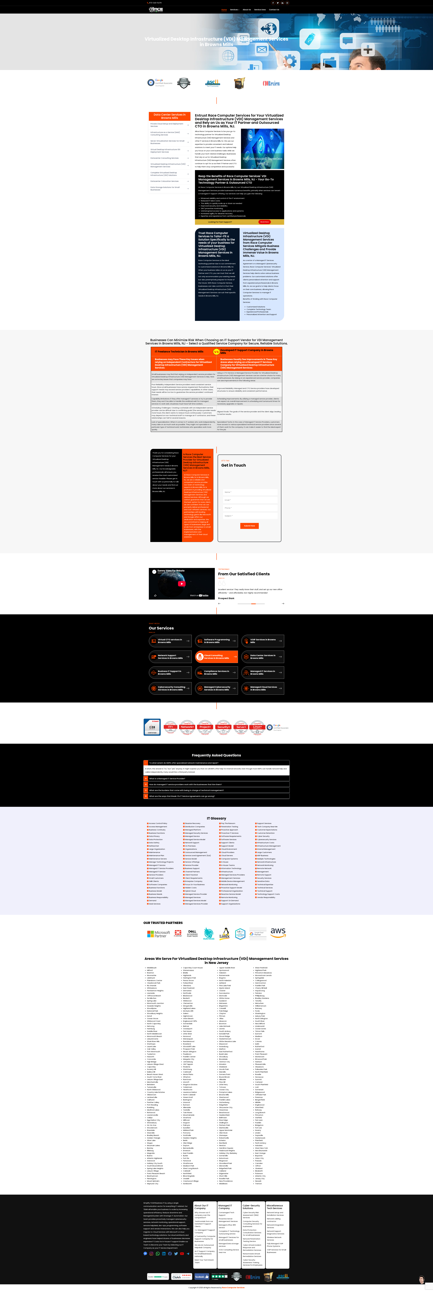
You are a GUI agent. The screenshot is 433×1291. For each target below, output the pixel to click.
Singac (150, 1143)
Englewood (259, 1105)
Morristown (259, 1056)
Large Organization (157, 849)
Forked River (188, 983)
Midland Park (188, 1130)
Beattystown (152, 1176)
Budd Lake (223, 1054)
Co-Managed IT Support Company (205, 1231)
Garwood (151, 1161)
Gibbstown (151, 1094)
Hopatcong (260, 990)
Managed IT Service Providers (161, 868)
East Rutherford (225, 1051)
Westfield (259, 1107)
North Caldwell (189, 1094)
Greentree (223, 1110)
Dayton (186, 1145)
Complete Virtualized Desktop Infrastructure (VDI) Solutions (164, 173)
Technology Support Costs (268, 894)
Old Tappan (188, 1064)
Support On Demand (229, 900)
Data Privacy (154, 836)
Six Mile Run (151, 998)
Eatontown (223, 1158)
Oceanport (187, 1028)
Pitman (222, 1016)
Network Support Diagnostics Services (275, 1232)
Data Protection (156, 839)
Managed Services (193, 897)
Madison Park (188, 1166)
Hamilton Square (226, 1148)
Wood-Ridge (224, 1036)
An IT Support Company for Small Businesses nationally (205, 1253)
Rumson (186, 1105)
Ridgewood (260, 1092)
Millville (258, 1102)
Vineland (258, 1168)
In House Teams (228, 865)
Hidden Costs (191, 887)
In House (224, 862)
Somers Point (224, 1074)
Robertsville (224, 1138)
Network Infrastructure (266, 862)
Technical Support (264, 891)
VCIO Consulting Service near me (229, 1251)
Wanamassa (188, 970)
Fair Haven (187, 1031)
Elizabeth (259, 1171)
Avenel (258, 1049)
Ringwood (223, 1161)
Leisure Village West (155, 1064)
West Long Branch (190, 1168)
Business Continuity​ (157, 830)
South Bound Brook (155, 1166)
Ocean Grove (152, 1018)
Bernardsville (188, 1148)
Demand (152, 900)
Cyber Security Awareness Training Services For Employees (252, 1262)
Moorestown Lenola (263, 975)
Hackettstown (225, 1039)
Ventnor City (224, 1062)
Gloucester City (225, 1107)
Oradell (186, 1178)
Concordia (151, 1059)
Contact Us (274, 9)
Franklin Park (260, 985)
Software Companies (158, 884)
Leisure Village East (155, 1079)
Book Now (265, 222)
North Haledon (225, 980)
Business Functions (157, 887)
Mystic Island (224, 988)
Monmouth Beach (154, 1036)
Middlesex (223, 1183)
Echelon (222, 1140)
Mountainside (188, 1115)
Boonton (222, 1023)
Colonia (258, 1041)
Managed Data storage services (229, 1244)
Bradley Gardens (262, 998)
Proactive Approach (229, 830)
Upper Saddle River (227, 968)
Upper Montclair (225, 1130)
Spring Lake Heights (155, 1168)
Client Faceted (191, 875)
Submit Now (249, 526)
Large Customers (264, 852)
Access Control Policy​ (158, 823)
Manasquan (188, 1039)
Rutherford (259, 1046)
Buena (149, 1155)
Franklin (258, 1122)
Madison (258, 1036)
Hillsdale (222, 1079)
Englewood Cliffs (190, 1021)
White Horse (224, 998)
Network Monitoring (229, 884)
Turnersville (151, 1087)
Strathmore (188, 1163)
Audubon (223, 1001)
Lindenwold (259, 1026)
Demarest (187, 990)
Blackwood (187, 995)
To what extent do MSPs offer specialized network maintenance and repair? (183, 763)
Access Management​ (158, 826)
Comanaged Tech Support (226, 1213)
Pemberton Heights (155, 990)
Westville (151, 1133)
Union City (259, 1158)
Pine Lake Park (225, 985)
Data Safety (154, 842)
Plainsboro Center (154, 980)
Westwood (223, 1097)
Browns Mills (224, 1094)
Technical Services (265, 887)
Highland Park (260, 970)
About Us (247, 9)
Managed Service (192, 836)
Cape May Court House (193, 968)
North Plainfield (261, 1072)
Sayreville (259, 1135)
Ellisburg (150, 1150)
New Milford (260, 1023)
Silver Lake (151, 1140)
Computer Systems (229, 859)
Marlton (222, 1049)
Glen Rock (223, 1133)
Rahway (258, 1110)
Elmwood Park (261, 1059)
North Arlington (261, 1018)
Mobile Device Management (233, 881)
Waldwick (223, 1067)
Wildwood (187, 1001)
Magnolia (151, 1153)
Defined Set (154, 846)
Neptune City (152, 1183)
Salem (185, 1013)
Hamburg (151, 1028)
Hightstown (188, 1016)
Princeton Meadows (263, 973)
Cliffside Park (260, 1094)
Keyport (186, 1122)
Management (263, 871)
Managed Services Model (195, 900)
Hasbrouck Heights (227, 1150)
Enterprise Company (193, 881)
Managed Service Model (195, 839)
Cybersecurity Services (266, 839)
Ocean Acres (260, 1028)
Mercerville (223, 1166)
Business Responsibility (158, 897)
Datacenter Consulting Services (165, 158)
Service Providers (156, 875)
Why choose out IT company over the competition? (202, 1215)
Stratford (187, 1117)
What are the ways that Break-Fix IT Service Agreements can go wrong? (182, 796)
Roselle (258, 1074)
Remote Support (264, 875)
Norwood (187, 1036)
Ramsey (258, 1008)
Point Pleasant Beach (156, 1173)
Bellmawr (223, 1117)
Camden (259, 1163)
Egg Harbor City (153, 1120)
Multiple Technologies (266, 859)
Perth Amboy (260, 1143)
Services (234, 9)
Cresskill (222, 1008)
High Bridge (151, 1062)
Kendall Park (224, 1034)
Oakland (222, 1171)
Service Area (260, 9)
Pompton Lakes (225, 1092)
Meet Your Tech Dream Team (204, 1261)
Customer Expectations (267, 830)
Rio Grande (151, 985)
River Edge (223, 1120)
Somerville (223, 1155)
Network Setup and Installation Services (275, 1213)
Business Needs (155, 894)
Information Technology (231, 868)
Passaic (258, 1161)
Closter (222, 990)
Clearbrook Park (153, 983)
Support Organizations (230, 904)
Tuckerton (151, 1054)
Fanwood (187, 1161)
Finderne (186, 1067)
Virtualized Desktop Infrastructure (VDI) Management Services (168, 165)
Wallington (223, 1122)
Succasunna (224, 993)
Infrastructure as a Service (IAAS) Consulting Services (165, 133)
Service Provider (191, 865)
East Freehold (188, 988)
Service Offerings (192, 862)
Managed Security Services (196, 833)
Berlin (185, 1140)
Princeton (259, 1115)
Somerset (259, 1089)
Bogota (222, 978)
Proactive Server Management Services (228, 1220)
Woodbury (223, 1056)
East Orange (260, 1153)
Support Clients (227, 842)
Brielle (185, 973)
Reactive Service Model (231, 894)
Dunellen (186, 1128)
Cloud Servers (227, 855)
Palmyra (186, 1125)
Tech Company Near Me (267, 826)
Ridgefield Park (225, 1168)
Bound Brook (224, 1077)
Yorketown (187, 1087)
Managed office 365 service (227, 1226)
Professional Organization (232, 891)
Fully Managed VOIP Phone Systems (275, 1244)
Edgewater (223, 1173)
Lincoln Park (224, 1069)
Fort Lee (258, 1128)
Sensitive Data (263, 881)
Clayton (222, 1013)
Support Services (264, 823)
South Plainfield (261, 1084)
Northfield (187, 1173)
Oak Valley (151, 1049)
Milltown (186, 1120)
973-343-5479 (155, 3)
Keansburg (223, 1046)
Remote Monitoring (229, 897)
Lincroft (186, 1082)
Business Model (155, 891)
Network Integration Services (275, 1226)
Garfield (258, 1117)
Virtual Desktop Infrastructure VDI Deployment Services (165, 150)
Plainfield (259, 1140)
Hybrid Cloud (190, 891)
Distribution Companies (195, 826)
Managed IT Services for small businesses (229, 1238)
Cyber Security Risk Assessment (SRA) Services (251, 1215)
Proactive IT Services (229, 833)
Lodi (256, 1087)
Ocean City (224, 1089)
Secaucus (259, 1077)
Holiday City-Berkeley (228, 1153)
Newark (258, 1181)
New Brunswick (261, 1150)
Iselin (257, 1044)
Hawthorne (259, 1051)
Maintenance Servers (158, 859)
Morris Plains (188, 1074)
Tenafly (258, 1001)
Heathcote (187, 1089)
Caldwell (186, 1171)
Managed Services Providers (233, 875)
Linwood (186, 1102)
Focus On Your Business (195, 884)
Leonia (222, 1028)
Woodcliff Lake (189, 1046)
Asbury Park (260, 1016)
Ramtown (187, 1079)
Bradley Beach (153, 1135)
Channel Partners (192, 871)
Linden (257, 1133)
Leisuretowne (152, 1039)
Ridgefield (223, 1105)
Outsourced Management (196, 852)
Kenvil (149, 1016)
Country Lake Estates (156, 1092)
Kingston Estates (190, 1084)
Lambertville (152, 1097)
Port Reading (152, 1105)
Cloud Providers (227, 852)
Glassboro (259, 1067)
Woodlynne (152, 1008)
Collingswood (260, 980)
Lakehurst (151, 978)
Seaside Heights (154, 1006)
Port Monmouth (153, 1051)
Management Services (230, 878)
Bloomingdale (189, 1176)
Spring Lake (151, 1001)
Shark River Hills (153, 1041)
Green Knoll (188, 1097)
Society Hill (151, 1069)
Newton (222, 1145)
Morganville (187, 1006)
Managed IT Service (157, 865)
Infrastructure (227, 871)
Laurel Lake (151, 1046)
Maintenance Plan (156, 855)
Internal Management (266, 849)
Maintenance (154, 852)
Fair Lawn (259, 1120)
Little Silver (187, 1034)
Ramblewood (188, 1041)
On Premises (190, 846)
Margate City (188, 1059)
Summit (258, 1079)
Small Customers (156, 878)
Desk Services (154, 904)
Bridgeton (259, 1125)
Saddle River (152, 1031)
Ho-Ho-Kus (151, 1125)
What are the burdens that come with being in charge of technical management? (186, 790)
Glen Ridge (187, 1143)
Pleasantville (260, 1064)
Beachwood (224, 1112)
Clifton (258, 1166)
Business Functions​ (157, 833)
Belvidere (151, 1084)
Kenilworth (187, 1183)
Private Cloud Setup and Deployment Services (167, 125)
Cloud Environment (229, 849)
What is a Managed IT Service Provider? (167, 778)
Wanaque (223, 1135)
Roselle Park (224, 1178)
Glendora (187, 985)
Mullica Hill (151, 1072)
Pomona (186, 1133)
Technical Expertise (265, 884)
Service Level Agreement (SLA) (198, 855)
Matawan (223, 1003)
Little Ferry (223, 1084)
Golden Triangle (153, 1138)
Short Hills (223, 1176)
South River (260, 1021)
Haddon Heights (190, 1138)
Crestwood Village (191, 1181)
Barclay (150, 1148)
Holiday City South (154, 1163)
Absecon (223, 1021)
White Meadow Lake (227, 1041)
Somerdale (187, 1023)
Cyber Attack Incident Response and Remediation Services (252, 1247)
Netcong (150, 1026)
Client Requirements (193, 878)
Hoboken (259, 1145)
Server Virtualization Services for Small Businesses (167, 142)
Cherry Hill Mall (261, 988)
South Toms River (154, 1077)
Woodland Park (225, 1163)
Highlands (187, 975)
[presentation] (219, 604)
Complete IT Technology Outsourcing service (229, 1232)
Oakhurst (151, 1100)
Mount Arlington (189, 1051)
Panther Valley (153, 1102)
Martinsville (223, 1128)
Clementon (188, 1003)
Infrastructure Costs (265, 842)
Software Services (228, 839)
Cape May (151, 1067)
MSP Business (262, 855)
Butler (185, 1155)
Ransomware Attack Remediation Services (252, 1255)
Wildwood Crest (153, 1021)
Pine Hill (222, 1082)
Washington (260, 1013)
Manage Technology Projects (161, 862)
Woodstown (152, 1128)
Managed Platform (193, 830)
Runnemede (224, 975)
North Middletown (154, 1034)
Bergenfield (260, 1100)
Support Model (227, 846)
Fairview (258, 993)
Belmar (186, 1026)
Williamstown (260, 1006)
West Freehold (261, 968)
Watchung (187, 1069)
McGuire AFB (188, 1011)
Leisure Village (153, 1171)
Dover (257, 1039)
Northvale (187, 993)
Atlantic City (260, 1176)
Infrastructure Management (269, 846)
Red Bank (223, 1143)
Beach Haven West (155, 1074)
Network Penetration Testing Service (251, 1240)
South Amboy (225, 1031)
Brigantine (223, 1006)
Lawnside (151, 993)
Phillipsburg (259, 995)
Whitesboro (152, 988)
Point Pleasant (261, 1054)
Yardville (186, 1110)
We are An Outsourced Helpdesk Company (204, 1246)
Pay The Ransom (228, 823)
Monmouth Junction (155, 1003)
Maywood (223, 1044)
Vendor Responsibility (266, 897)
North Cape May (154, 1023)
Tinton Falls (259, 1031)
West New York (261, 1148)
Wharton (186, 1077)
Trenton (258, 1183)
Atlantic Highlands (154, 1158)
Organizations (191, 849)
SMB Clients (154, 881)
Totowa (222, 1087)
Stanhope (151, 1044)
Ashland (222, 983)
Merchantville (152, 1082)
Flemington (151, 1178)
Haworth (150, 1056)
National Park (152, 1011)
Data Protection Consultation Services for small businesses (252, 1232)
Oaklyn (150, 1117)
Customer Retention (266, 833)
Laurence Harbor (190, 1092)
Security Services (264, 878)
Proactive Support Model (231, 887)
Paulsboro (187, 1054)
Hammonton (260, 983)
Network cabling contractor (273, 1220)
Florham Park (224, 1125)
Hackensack (260, 1138)
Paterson (259, 1173)
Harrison (258, 1062)
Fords (257, 1011)
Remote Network (264, 868)
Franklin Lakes (224, 1100)
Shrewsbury (152, 1122)
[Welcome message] (421, 1279)
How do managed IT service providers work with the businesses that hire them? (185, 784)
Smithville (187, 1135)
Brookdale (223, 1059)
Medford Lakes (153, 1110)
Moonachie (151, 975)
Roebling (150, 1107)
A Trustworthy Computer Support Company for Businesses (205, 1238)
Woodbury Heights (155, 1013)
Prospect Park (189, 1049)
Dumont (258, 1034)
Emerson (186, 1150)
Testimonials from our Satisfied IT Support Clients (204, 1224)
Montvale (223, 995)
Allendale (187, 1107)
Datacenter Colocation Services (165, 181)
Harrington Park (189, 978)
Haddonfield (224, 1115)
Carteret (259, 1082)
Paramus (259, 1097)
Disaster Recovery (192, 823)
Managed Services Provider (196, 904)
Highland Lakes (189, 1008)
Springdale (259, 978)
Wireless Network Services (274, 1238)
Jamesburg (188, 1062)
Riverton (150, 973)
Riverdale (151, 1130)
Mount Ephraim (153, 1181)
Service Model (191, 859)
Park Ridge (223, 1011)
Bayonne (259, 1155)
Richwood (151, 1112)
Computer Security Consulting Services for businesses (252, 1224)
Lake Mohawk (224, 1026)
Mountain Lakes (153, 1145)
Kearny (258, 1130)
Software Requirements (231, 836)
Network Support (192, 842)
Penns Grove (188, 980)
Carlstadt (187, 1072)
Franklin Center (189, 1056)
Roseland (187, 1044)
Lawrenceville (152, 1115)
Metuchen (259, 1003)
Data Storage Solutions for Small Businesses (165, 188)
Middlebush (152, 968)
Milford (150, 970)
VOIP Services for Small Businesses (276, 1251)
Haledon (222, 973)
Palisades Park (261, 1069)
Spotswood (224, 970)
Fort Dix (186, 1158)
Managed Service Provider (196, 894)
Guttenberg (224, 1102)
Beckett (186, 998)
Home (224, 9)
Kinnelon (222, 1064)
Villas (221, 1018)
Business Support (192, 868)
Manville (222, 1072)
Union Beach (188, 1018)
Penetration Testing (229, 826)
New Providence (226, 1181)
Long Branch (260, 1112)
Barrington (187, 1100)
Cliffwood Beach (154, 995)
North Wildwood (153, 1089)
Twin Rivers (187, 1112)
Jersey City (260, 1178)
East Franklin (188, 1153)
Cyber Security (263, 836)
